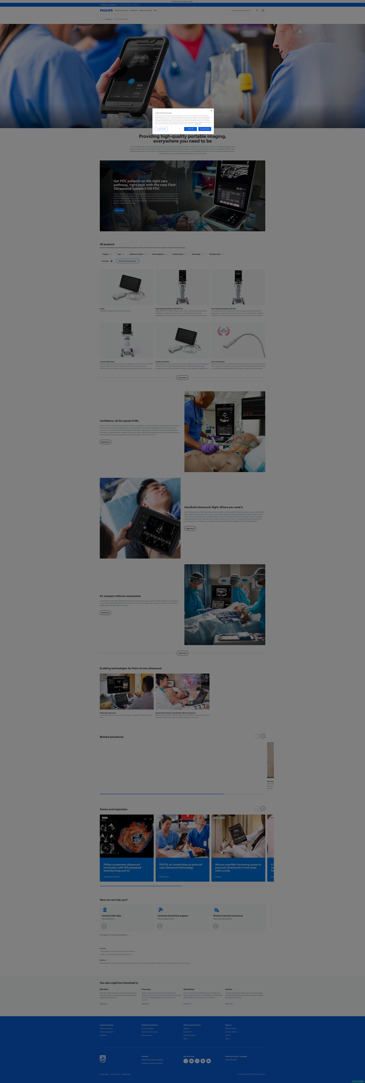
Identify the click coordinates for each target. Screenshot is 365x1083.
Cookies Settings (161, 128)
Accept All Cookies (204, 128)
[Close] (211, 110)
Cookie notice (198, 123)
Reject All (190, 128)
